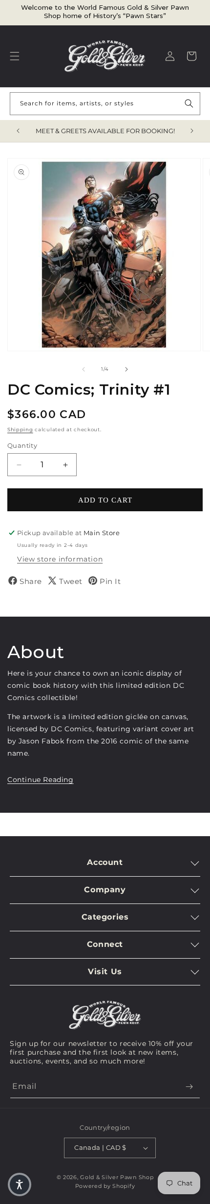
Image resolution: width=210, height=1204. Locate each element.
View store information (60, 559)
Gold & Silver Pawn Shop (116, 1177)
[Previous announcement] (18, 130)
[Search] (189, 103)
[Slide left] (83, 369)
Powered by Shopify (105, 1186)
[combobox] (105, 104)
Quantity (22, 445)
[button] (14, 56)
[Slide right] (126, 369)
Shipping (20, 429)
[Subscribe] (189, 1086)
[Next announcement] (192, 130)
